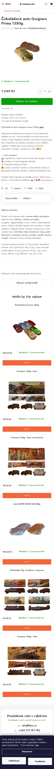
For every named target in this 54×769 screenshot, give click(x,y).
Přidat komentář (27, 283)
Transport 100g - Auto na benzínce (27, 437)
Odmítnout (14, 760)
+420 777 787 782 (29, 730)
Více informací (47, 180)
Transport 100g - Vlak (27, 636)
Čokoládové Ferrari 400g (27, 305)
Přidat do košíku (27, 101)
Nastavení (27, 751)
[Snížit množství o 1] (40, 91)
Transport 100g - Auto (27, 371)
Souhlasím (40, 761)
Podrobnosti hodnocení (37, 28)
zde (37, 745)
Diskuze (26, 198)
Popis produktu (11, 198)
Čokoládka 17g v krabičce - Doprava (27, 570)
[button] (27, 361)
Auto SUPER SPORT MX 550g (27, 504)
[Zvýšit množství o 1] (49, 91)
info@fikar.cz (29, 725)
